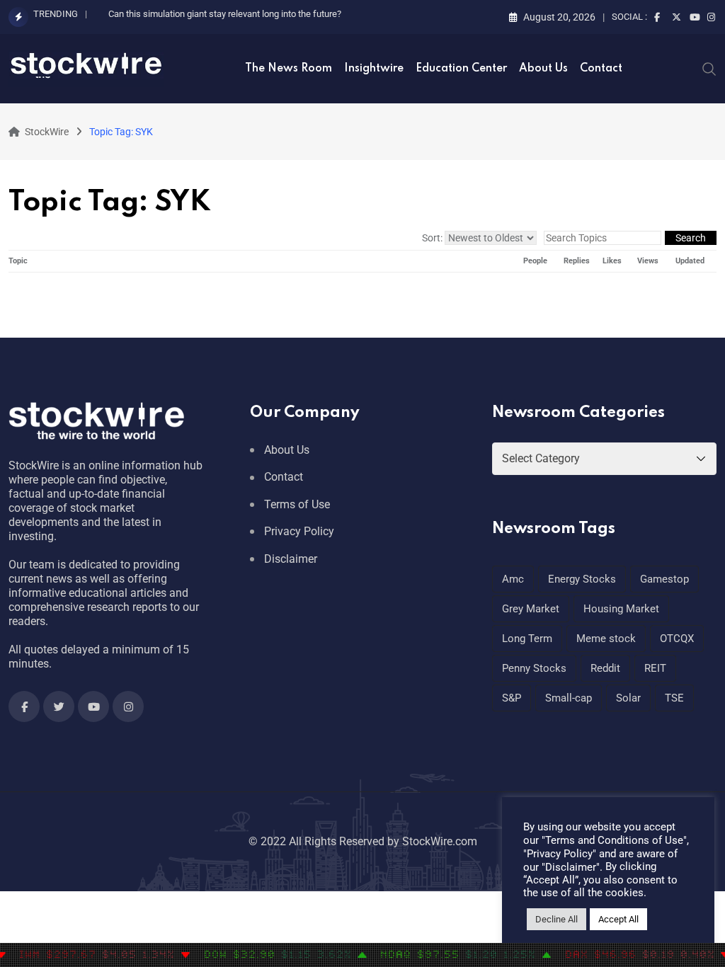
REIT (655, 668)
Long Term (527, 638)
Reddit (605, 668)
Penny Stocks (534, 668)
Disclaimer (290, 559)
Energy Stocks (582, 579)
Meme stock (606, 638)
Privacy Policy (299, 531)
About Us (543, 68)
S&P (511, 698)
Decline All (556, 919)
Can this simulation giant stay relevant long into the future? (224, 13)
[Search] (709, 67)
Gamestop (664, 579)
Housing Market (621, 608)
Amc (513, 579)
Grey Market (530, 608)
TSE (674, 698)
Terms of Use (297, 504)
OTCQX (677, 638)
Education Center (461, 68)
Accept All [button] (618, 919)
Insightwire (374, 68)
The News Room (288, 68)
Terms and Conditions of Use (614, 840)
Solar (628, 698)
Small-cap (568, 698)
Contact (601, 68)
